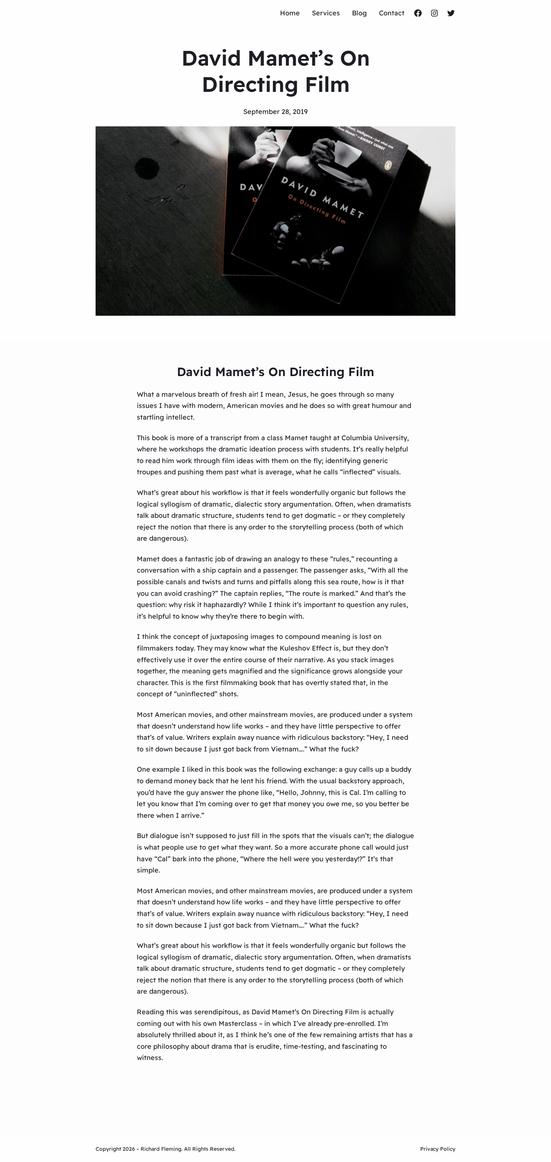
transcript (226, 437)
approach (387, 781)
